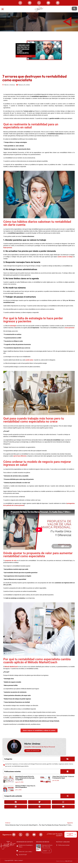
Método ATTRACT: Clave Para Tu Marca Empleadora (25, 786)
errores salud (23, 764)
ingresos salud (63, 764)
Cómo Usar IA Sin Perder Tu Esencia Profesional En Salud (63, 777)
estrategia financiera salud (37, 764)
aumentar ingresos (11, 764)
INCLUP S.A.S (68, 861)
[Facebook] (30, 3)
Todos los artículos (32, 750)
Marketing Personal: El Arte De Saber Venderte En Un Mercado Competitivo (24, 778)
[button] (2, 9)
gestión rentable (52, 764)
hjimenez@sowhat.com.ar (25, 850)
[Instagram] (20, 3)
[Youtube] (48, 3)
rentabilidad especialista (20, 766)
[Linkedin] (58, 3)
